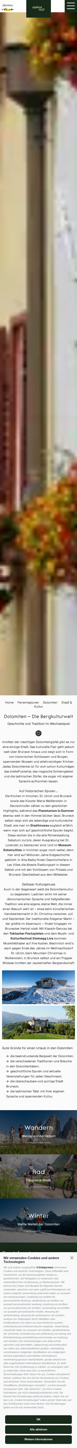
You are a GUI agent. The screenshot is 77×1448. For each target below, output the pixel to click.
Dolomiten (50, 702)
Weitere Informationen (38, 1439)
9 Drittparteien (45, 1267)
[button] (72, 1258)
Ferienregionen (28, 702)
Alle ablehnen (38, 1429)
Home (9, 702)
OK (38, 1419)
